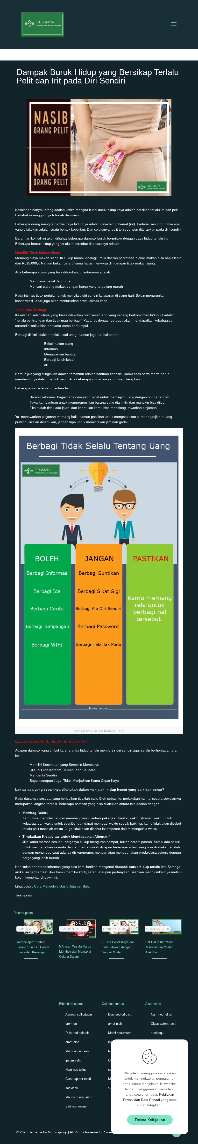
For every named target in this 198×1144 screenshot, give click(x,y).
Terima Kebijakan (149, 1119)
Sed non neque (75, 1106)
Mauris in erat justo (78, 1097)
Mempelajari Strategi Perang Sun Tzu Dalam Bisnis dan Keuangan (32, 947)
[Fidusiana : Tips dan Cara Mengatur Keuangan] (42, 24)
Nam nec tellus (75, 1069)
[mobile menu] (174, 24)
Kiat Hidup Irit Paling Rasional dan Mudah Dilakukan (159, 947)
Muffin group (57, 1132)
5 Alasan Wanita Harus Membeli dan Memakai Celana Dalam (75, 951)
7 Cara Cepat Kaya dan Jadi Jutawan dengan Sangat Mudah (118, 947)
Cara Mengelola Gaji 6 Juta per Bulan (63, 886)
